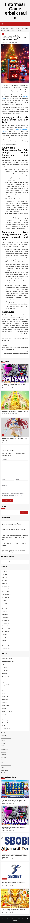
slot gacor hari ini (6, 705)
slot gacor (4, 702)
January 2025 (5, 617)
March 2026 (5, 583)
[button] (2, 24)
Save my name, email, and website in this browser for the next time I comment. (13, 494)
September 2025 (6, 594)
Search (3, 507)
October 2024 (5, 626)
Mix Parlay (4, 679)
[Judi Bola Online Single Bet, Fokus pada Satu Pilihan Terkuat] (15, 871)
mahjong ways (4, 749)
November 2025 (6, 589)
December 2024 (6, 620)
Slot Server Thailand (7, 711)
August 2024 (5, 631)
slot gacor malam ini (6, 765)
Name (4, 479)
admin (4, 42)
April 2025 (4, 608)
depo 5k (3, 772)
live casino (4, 673)
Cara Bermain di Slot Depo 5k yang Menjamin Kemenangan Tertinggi (13, 550)
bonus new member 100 (8, 661)
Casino (3, 664)
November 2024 (6, 623)
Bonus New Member (7, 658)
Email (17, 479)
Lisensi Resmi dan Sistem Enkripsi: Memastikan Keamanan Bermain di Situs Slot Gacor (14, 523)
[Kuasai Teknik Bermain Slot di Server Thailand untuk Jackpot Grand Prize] (15, 400)
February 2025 (6, 614)
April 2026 (4, 580)
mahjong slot (5, 676)
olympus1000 (5, 685)
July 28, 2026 (9, 387)
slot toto (3, 740)
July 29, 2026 (9, 803)
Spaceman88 (5, 722)
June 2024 (4, 637)
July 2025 (4, 600)
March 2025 (5, 611)
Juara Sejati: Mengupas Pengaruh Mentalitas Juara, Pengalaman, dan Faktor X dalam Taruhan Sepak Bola (15, 537)
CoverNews (22, 918)
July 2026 (4, 571)
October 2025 (5, 591)
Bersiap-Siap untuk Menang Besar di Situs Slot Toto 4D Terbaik (13, 530)
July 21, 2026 (9, 858)
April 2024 (4, 643)
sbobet (4, 687)
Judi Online (5, 670)
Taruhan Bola (5, 725)
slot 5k (3, 693)
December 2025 (6, 586)
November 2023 (6, 648)
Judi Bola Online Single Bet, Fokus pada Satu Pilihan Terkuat (15, 544)
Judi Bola (4, 667)
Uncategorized (6, 728)
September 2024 (6, 628)
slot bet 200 (5, 696)
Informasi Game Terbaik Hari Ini (15, 11)
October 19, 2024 (10, 42)
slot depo (3, 745)
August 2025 (5, 597)
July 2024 (4, 634)
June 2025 (4, 603)
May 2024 (4, 640)
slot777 (4, 714)
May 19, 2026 (9, 442)
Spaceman (4, 717)
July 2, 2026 (9, 912)
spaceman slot (4, 770)
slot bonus (3, 754)
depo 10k (3, 732)
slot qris (4, 708)
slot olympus (4, 759)
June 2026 (4, 574)
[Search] (27, 24)
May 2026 (4, 577)
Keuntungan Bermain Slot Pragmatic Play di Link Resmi (16, 353)
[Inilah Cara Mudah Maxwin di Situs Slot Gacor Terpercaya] (15, 427)
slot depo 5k (4, 735)
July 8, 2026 (9, 885)
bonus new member (6, 738)
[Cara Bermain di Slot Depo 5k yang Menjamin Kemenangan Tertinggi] (15, 898)
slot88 (2, 762)
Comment (5, 459)
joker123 (3, 757)
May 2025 (4, 606)
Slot (3, 33)
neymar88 (4, 682)
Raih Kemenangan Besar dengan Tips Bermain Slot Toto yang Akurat (15, 347)
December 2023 (6, 645)
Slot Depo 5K (5, 699)
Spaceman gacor (6, 720)
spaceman (3, 752)
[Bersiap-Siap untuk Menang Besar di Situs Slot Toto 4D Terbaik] (15, 373)
